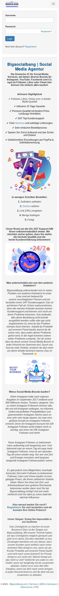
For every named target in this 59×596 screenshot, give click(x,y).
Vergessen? (46, 31)
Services (20, 123)
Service (27, 206)
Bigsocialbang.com (19, 583)
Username (10, 15)
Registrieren (31, 46)
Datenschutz (27, 586)
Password (10, 26)
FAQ (36, 586)
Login (10, 38)
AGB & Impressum (48, 583)
